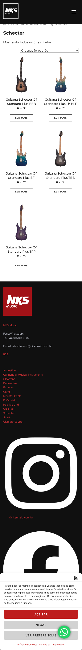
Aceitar (41, 614)
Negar (41, 625)
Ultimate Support (13, 421)
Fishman (8, 387)
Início (6, 24)
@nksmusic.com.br (21, 517)
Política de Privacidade (51, 644)
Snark (6, 417)
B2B (5, 354)
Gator (6, 391)
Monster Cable (12, 396)
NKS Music (10, 325)
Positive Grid (11, 404)
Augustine (9, 370)
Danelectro (10, 383)
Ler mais (21, 117)
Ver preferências (41, 635)
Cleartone (9, 379)
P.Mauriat (9, 400)
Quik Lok (8, 408)
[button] (76, 578)
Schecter (8, 413)
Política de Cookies (27, 644)
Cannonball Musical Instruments (23, 374)
